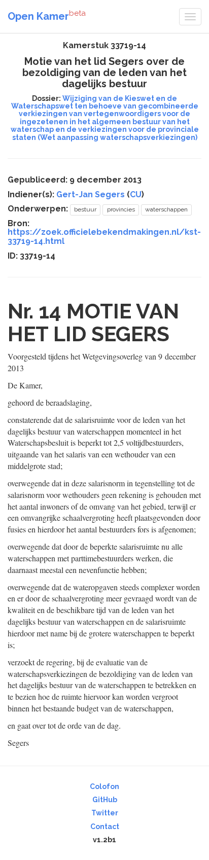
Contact (104, 826)
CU (136, 194)
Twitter (104, 813)
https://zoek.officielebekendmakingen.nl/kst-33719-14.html (104, 236)
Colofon (104, 786)
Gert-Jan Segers (90, 194)
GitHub (104, 800)
